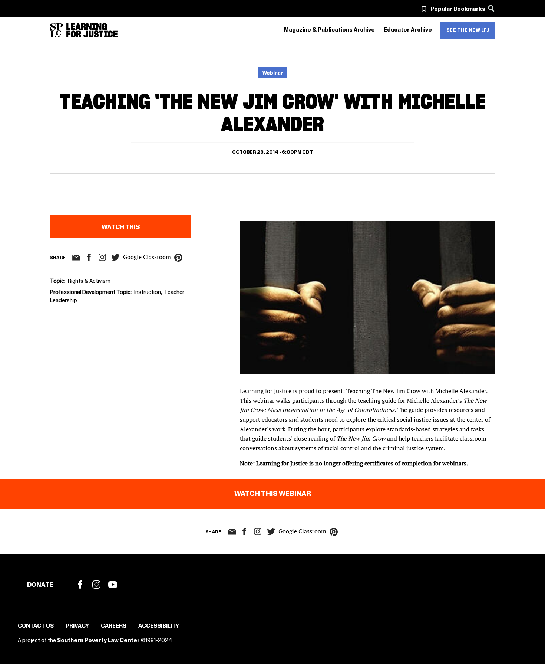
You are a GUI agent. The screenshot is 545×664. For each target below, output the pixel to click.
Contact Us (36, 626)
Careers (113, 626)
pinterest (178, 258)
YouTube (112, 584)
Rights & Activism (89, 281)
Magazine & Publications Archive (329, 30)
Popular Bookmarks (457, 9)
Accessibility (158, 626)
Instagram (102, 257)
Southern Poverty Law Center (98, 640)
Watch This (121, 227)
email (77, 258)
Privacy (77, 626)
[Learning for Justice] (92, 30)
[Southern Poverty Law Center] (56, 30)
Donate (40, 585)
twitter (116, 257)
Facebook (80, 584)
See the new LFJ (467, 30)
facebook (89, 257)
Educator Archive (408, 30)
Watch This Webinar (272, 494)
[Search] (491, 8)
